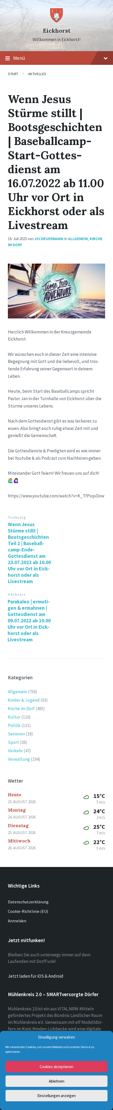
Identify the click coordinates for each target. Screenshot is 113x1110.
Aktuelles (37, 73)
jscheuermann (48, 238)
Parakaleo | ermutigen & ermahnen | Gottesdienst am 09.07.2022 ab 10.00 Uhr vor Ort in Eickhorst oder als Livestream (29, 620)
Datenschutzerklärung (28, 901)
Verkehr (15, 751)
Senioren (16, 734)
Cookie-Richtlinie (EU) (28, 911)
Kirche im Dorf (21, 708)
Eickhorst (56, 30)
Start (13, 73)
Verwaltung (19, 759)
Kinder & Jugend (24, 700)
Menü (19, 58)
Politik (14, 725)
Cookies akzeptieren (56, 1066)
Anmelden (17, 920)
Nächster (16, 594)
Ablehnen (56, 1081)
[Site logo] (56, 21)
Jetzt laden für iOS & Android (35, 976)
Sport (13, 742)
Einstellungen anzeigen (56, 1095)
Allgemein (78, 238)
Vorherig (17, 517)
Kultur (14, 717)
